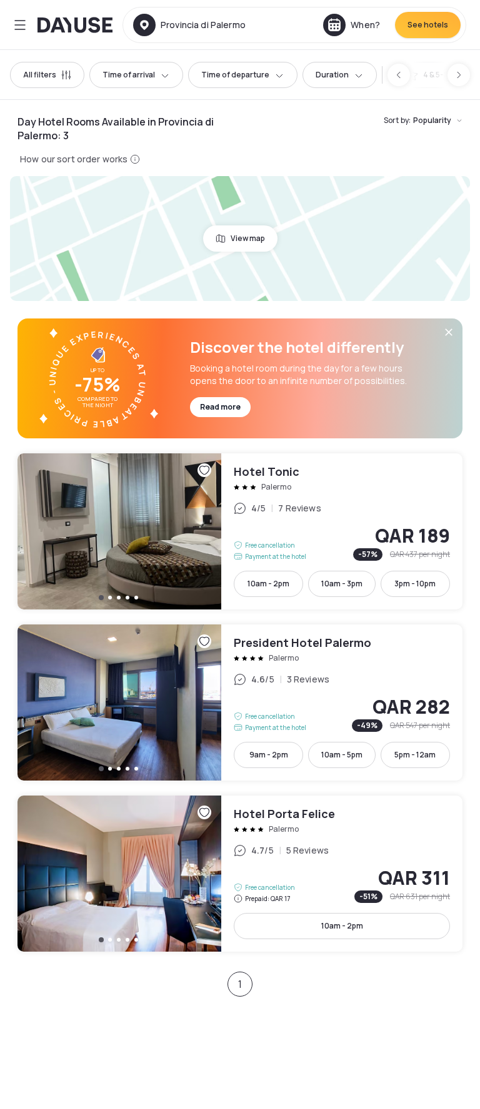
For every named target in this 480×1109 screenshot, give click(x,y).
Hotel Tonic (240, 531)
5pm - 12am (415, 754)
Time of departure (235, 74)
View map (248, 238)
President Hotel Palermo (240, 702)
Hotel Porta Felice (240, 874)
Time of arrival (128, 74)
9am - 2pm (268, 754)
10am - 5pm (341, 754)
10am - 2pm (268, 583)
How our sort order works (74, 159)
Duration (332, 74)
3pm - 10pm (415, 583)
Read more (220, 407)
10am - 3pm (341, 583)
